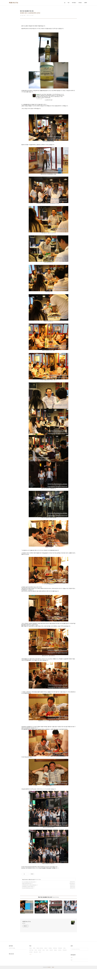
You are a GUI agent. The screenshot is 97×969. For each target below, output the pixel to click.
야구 (40, 952)
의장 (31, 948)
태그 (68, 2)
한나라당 (36, 952)
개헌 (36, 950)
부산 (44, 950)
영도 (65, 948)
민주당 (60, 950)
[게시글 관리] (27, 874)
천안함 (40, 950)
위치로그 (80, 2)
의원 (34, 948)
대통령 (50, 948)
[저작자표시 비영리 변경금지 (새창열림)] (36, 874)
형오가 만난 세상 (25, 879)
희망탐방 (60, 948)
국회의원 (55, 948)
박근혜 (51, 950)
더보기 (30, 954)
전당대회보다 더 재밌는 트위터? (27, 886)
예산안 (46, 948)
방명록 (85, 2)
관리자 (53, 967)
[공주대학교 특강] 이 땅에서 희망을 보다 (29, 884)
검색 (87, 949)
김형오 (56, 950)
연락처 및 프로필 (12, 948)
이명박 (31, 952)
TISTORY (49, 967)
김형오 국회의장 (40, 948)
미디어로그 (74, 2)
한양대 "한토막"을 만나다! (26, 883)
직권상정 (64, 950)
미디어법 (31, 950)
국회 (47, 950)
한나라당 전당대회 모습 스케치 (27, 887)
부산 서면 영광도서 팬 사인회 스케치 (28, 881)
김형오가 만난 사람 (31, 879)
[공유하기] (26, 874)
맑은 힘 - (24, 923)
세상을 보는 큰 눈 (13, 2)
